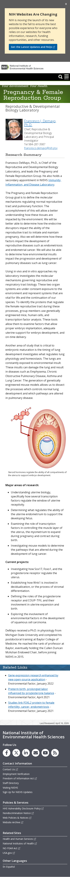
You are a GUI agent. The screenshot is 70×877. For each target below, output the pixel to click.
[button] (60, 76)
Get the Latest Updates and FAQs (31, 46)
